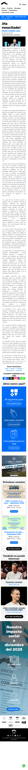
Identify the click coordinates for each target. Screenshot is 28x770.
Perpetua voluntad (14, 582)
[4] (7, 107)
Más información (14, 511)
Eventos (4, 10)
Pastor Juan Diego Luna (14, 612)
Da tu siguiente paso (14, 403)
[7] (21, 178)
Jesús (6, 368)
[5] (3, 160)
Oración (10, 8)
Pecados (19, 368)
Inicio (3, 8)
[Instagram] (17, 378)
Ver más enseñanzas (14, 616)
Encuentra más (14, 448)
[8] (23, 182)
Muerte (12, 368)
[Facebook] (5, 378)
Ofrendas (17, 8)
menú (24, 4)
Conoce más (13, 709)
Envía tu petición (14, 424)
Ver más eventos (14, 549)
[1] (10, 54)
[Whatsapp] (22, 378)
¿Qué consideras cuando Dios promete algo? (14, 609)
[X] (11, 378)
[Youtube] (15, 735)
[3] (6, 103)
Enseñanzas (13, 10)
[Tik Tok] (18, 735)
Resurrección (10, 370)
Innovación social (8, 12)
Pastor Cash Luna (14, 584)
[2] (25, 83)
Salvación (19, 370)
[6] (23, 164)
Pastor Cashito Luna (11, 31)
